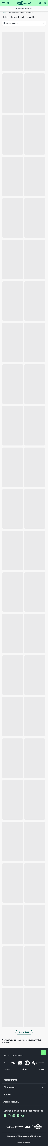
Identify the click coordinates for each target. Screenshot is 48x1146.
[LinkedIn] (13, 1115)
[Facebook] (4, 1115)
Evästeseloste (36, 1136)
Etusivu (4, 12)
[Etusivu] (24, 3)
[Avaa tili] (40, 3)
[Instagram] (9, 1115)
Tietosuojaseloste (25, 1136)
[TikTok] (18, 1115)
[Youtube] (22, 1115)
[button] (3, 3)
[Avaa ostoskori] (44, 3)
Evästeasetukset (12, 1136)
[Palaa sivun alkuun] (43, 1052)
